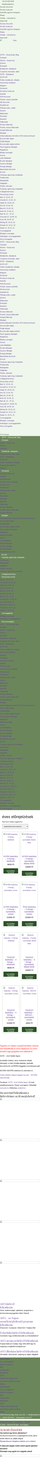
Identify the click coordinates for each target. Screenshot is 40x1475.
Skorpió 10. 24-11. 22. (8, 225)
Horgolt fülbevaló (6, 130)
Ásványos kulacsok (7, 91)
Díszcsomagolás (6, 239)
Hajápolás (3, 183)
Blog (1, 1367)
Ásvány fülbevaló (6, 125)
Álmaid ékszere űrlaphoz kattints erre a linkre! (18, 1441)
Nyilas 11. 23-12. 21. (7, 228)
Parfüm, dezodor (6, 186)
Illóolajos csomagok (7, 233)
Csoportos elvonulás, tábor (9, 72)
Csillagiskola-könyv (7, 192)
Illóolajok (3, 133)
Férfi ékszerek (5, 97)
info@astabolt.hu (34, 1415)
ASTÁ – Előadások (7, 74)
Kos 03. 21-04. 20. (6, 205)
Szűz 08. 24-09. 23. (7, 219)
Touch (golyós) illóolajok (8, 147)
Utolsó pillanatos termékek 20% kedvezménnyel (17, 136)
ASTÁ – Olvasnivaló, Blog (9, 55)
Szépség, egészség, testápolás (11, 175)
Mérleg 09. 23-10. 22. (7, 222)
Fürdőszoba (4, 178)
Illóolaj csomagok (6, 152)
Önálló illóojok (5, 141)
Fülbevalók (4, 122)
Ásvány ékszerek (6, 7)
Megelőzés (4, 150)
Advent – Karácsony (7, 60)
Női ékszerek (5, 102)
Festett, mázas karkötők (9, 99)
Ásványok (3, 88)
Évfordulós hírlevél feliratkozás (17, 1332)
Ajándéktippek (5, 1359)
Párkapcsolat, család (7, 108)
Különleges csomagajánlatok (10, 236)
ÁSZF (2, 1376)
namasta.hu (4, 1088)
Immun (2, 155)
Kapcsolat (3, 21)
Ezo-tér (2, 172)
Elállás (2, 1384)
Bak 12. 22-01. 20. (6, 197)
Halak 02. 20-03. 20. (7, 203)
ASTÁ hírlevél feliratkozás (7, 1305)
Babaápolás (4, 180)
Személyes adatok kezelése (10, 1381)
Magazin (3, 86)
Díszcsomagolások (7, 1362)
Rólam (2, 15)
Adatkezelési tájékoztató (9, 1378)
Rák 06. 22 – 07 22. (7, 214)
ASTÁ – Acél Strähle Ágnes (18, 1082)
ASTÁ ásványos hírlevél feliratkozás (19, 1340)
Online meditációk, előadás (10, 80)
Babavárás (4, 113)
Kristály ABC (4, 1370)
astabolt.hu (22, 1088)
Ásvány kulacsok (6, 10)
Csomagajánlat (5, 231)
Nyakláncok (4, 105)
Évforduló (3, 66)
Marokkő (3, 119)
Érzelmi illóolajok (6, 161)
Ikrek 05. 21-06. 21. (7, 211)
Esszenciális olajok (7, 139)
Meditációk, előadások (8, 69)
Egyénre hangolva (6, 1364)
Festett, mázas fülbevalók (9, 127)
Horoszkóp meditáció (7, 83)
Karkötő (3, 94)
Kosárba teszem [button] (11, 871)
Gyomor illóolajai (6, 164)
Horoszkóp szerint (6, 194)
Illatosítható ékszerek (7, 169)
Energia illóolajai (6, 166)
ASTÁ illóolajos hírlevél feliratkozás (19, 1351)
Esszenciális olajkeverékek (10, 144)
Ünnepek (3, 58)
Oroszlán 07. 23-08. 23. (8, 217)
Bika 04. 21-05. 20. (7, 208)
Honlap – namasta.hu (7, 18)
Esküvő (3, 63)
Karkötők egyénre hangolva (10, 12)
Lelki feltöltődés (5, 158)
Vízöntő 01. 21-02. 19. (8, 200)
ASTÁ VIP (3, 77)
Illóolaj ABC (4, 1373)
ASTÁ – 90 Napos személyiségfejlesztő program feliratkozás (16, 1321)
